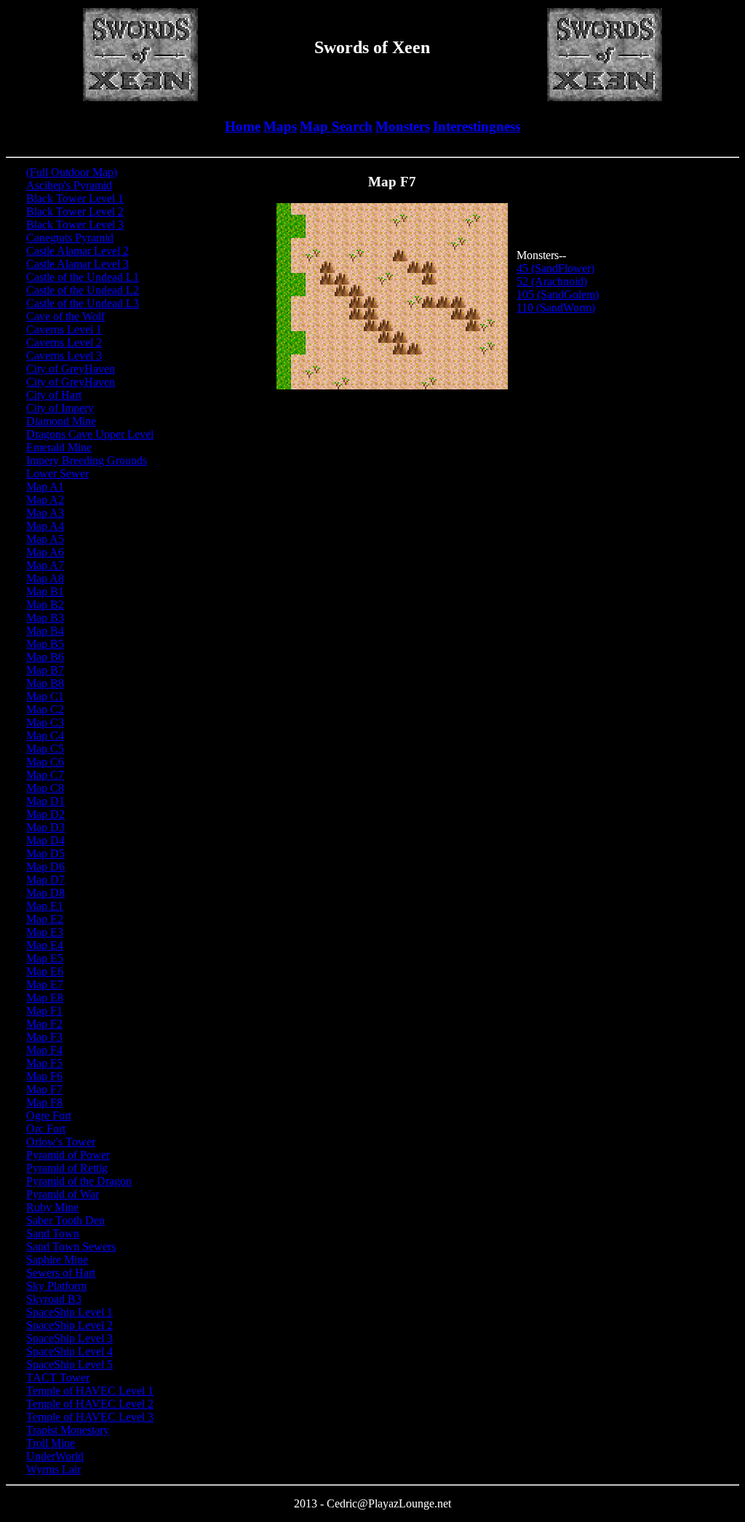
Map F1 (44, 1010)
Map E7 (44, 984)
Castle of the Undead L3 (82, 303)
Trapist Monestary (67, 1430)
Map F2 (44, 1024)
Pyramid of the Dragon (79, 1181)
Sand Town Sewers (71, 1246)
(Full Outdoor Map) (71, 172)
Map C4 (45, 735)
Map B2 (45, 604)
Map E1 (44, 906)
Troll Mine (50, 1443)
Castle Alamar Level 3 (77, 264)
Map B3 (45, 617)
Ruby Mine (52, 1207)
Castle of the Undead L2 (82, 290)
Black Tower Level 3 (75, 224)
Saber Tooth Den (65, 1220)
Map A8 (45, 578)
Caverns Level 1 (64, 329)
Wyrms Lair (53, 1469)
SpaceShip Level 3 (69, 1338)
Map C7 (45, 775)
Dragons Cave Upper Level (90, 434)
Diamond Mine (61, 421)
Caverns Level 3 (64, 355)
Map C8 (45, 788)
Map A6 (45, 552)
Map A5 (45, 539)
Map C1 (45, 696)
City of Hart (53, 395)
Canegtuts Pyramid (69, 237)
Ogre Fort (48, 1115)
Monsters (402, 126)
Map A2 (45, 500)
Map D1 (45, 801)
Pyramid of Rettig (67, 1168)
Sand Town (52, 1233)
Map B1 (45, 591)
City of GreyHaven (70, 368)
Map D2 (45, 814)
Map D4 (45, 840)
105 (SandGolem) (558, 294)
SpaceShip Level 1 (69, 1312)
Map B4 (45, 631)
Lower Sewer (57, 473)
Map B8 (45, 683)
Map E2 (44, 919)
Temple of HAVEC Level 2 (90, 1404)
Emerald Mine (59, 447)
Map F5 (44, 1063)
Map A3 (45, 513)
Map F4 (44, 1050)
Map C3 (45, 722)
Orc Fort (45, 1128)
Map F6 (44, 1076)
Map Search (336, 126)
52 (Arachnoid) (552, 281)
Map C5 (45, 748)
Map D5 (45, 853)
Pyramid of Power (68, 1155)
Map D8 (45, 893)
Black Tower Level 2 (75, 211)
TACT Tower (57, 1377)
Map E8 (44, 997)
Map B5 (45, 644)
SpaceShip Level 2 (69, 1325)
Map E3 (44, 932)
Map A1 (45, 486)
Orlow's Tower (60, 1141)
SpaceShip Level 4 (69, 1351)
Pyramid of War (62, 1194)
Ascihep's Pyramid (69, 185)
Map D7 (45, 879)
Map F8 (44, 1102)
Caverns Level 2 (64, 342)
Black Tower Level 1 (75, 198)
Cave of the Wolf (65, 316)
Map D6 (45, 866)
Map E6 (44, 971)
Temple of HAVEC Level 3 (90, 1417)
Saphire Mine (57, 1259)
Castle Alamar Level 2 (77, 251)
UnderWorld (55, 1456)
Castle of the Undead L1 (82, 277)
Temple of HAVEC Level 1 (90, 1390)
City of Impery (60, 408)
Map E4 (44, 945)
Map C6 (45, 762)
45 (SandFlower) (555, 268)
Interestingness (476, 126)
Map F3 (44, 1037)
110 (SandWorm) (556, 307)
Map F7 (44, 1089)
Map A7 (45, 565)
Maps (280, 126)
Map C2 (45, 709)
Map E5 (44, 958)
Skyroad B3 (53, 1299)
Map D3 (45, 827)
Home (242, 126)
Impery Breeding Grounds (86, 460)
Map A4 (45, 526)
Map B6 (45, 657)
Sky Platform (56, 1286)
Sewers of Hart (60, 1273)
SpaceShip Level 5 (69, 1364)
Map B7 (45, 670)
